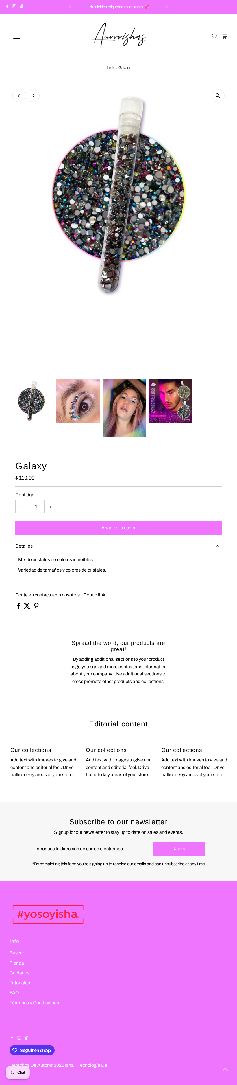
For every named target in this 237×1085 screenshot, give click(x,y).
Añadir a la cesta (118, 527)
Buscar (17, 952)
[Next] (166, 7)
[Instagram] (14, 7)
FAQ (14, 992)
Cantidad (24, 494)
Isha (70, 1065)
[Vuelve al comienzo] (225, 1069)
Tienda (17, 963)
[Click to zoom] (218, 95)
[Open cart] (224, 36)
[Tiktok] (21, 7)
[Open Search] (214, 36)
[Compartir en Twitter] (27, 607)
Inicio (111, 68)
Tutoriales (20, 982)
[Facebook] (7, 7)
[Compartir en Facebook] (19, 607)
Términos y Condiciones (34, 1002)
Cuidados (19, 972)
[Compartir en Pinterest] (36, 607)
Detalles (24, 546)
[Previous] (70, 7)
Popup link (94, 595)
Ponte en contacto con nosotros (47, 595)
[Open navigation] (35, 36)
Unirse (179, 849)
